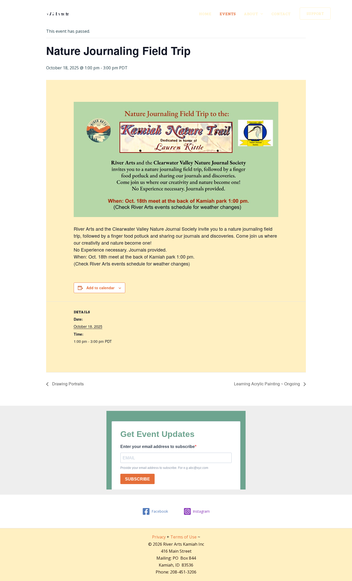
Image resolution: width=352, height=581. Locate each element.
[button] (315, 13)
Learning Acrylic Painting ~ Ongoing (267, 384)
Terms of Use (183, 537)
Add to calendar (100, 287)
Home (205, 13)
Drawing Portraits (67, 384)
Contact (280, 13)
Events (228, 13)
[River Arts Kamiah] (47, 13)
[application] (260, 14)
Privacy (159, 537)
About (251, 13)
